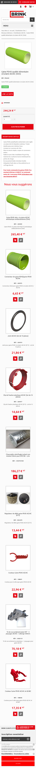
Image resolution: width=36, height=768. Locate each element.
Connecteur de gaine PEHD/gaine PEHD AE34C (18, 277)
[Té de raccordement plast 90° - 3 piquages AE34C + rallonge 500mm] (18, 617)
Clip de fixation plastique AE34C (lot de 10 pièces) (18, 396)
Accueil (12, 30)
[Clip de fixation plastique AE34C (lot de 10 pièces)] (18, 380)
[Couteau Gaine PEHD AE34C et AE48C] (18, 676)
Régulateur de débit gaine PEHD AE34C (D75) (18, 514)
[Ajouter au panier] (15, 240)
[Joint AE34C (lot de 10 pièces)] (18, 321)
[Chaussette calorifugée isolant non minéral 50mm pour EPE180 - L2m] (18, 439)
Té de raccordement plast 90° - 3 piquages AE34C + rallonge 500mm (18, 633)
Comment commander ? (25, 6)
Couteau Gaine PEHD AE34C (18, 573)
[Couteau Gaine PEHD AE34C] (18, 558)
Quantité (6, 116)
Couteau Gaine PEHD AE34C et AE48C (18, 691)
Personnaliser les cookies (21, 753)
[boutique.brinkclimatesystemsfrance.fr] (18, 14)
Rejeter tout (18, 758)
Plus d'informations (7, 753)
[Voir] (21, 240)
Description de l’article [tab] (11, 136)
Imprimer (7, 102)
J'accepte (18, 763)
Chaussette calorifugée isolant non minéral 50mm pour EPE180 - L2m (18, 455)
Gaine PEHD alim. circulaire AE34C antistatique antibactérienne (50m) (18, 218)
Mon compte (20, 6)
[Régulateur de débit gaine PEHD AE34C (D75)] (18, 498)
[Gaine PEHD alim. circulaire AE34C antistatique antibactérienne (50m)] (18, 202)
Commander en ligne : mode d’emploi (26, 727)
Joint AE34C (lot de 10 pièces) (18, 336)
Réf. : (2, 78)
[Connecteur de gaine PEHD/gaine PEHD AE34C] (18, 262)
